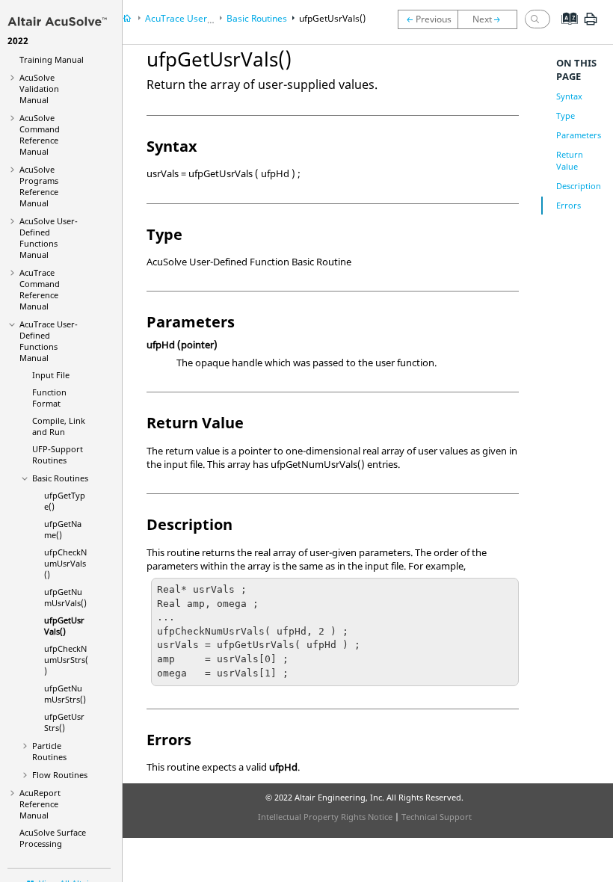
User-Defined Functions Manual (48, 237)
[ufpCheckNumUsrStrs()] (491, 19)
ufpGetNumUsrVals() (65, 597)
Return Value (569, 160)
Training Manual (51, 54)
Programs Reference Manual (38, 186)
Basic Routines (60, 478)
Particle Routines (49, 751)
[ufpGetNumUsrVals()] (428, 19)
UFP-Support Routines (57, 454)
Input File (51, 374)
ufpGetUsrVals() (64, 625)
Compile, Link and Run (58, 426)
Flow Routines (59, 774)
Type (565, 115)
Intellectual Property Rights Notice (325, 816)
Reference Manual (40, 804)
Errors (568, 205)
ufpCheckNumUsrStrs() (66, 659)
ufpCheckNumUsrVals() (65, 563)
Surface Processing (52, 838)
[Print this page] (590, 24)
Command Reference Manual (39, 134)
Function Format (49, 397)
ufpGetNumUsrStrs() (65, 693)
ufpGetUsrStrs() (64, 722)
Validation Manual (39, 88)
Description (578, 185)
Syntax (569, 96)
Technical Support (436, 816)
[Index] (564, 30)
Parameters (578, 135)
